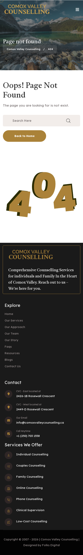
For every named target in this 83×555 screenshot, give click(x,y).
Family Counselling (29, 476)
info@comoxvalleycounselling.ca (40, 422)
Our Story (11, 340)
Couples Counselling (30, 465)
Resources (12, 353)
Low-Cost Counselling (31, 521)
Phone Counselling (29, 499)
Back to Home (24, 136)
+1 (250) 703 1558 (28, 436)
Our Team (12, 333)
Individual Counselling (32, 454)
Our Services (14, 320)
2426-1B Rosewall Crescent (35, 396)
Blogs (9, 359)
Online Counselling (29, 488)
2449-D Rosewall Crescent (35, 409)
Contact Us (13, 366)
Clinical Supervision (30, 510)
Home (9, 314)
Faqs (8, 346)
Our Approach (15, 327)
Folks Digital (51, 545)
